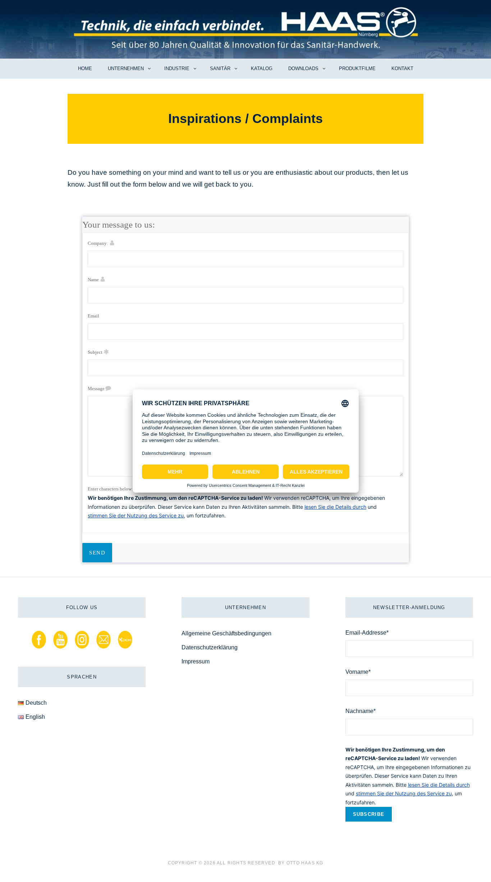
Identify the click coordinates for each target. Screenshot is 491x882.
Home (85, 68)
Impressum (196, 661)
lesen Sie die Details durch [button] (335, 507)
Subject (95, 352)
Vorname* (358, 672)
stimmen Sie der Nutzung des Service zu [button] (136, 515)
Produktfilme (357, 68)
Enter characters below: (110, 489)
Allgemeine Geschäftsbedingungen (226, 633)
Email (93, 316)
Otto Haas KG (304, 862)
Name (93, 279)
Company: (98, 243)
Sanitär (220, 68)
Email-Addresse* (367, 633)
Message (96, 388)
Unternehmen (126, 68)
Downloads (303, 68)
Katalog (261, 68)
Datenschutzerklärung (210, 647)
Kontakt (402, 68)
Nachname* (360, 711)
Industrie (176, 68)
